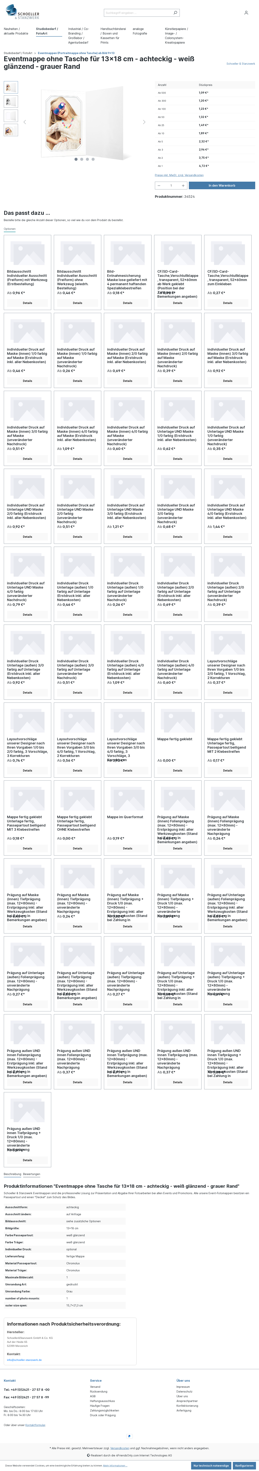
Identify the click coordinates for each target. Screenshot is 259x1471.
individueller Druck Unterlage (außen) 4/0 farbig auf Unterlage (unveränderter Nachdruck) (175, 668)
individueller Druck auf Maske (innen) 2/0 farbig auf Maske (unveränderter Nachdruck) (177, 356)
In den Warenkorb (222, 185)
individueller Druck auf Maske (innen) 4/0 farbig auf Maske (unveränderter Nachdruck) (127, 434)
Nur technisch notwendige (211, 1465)
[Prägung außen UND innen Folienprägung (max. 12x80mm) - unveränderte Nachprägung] (77, 1031)
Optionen (10, 228)
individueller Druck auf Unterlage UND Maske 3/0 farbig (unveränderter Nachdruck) (176, 512)
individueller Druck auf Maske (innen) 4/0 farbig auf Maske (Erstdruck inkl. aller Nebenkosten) (77, 433)
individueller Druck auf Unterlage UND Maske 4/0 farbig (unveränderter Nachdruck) (26, 590)
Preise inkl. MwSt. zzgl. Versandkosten (179, 175)
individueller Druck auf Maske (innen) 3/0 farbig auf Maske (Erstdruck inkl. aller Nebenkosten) (227, 355)
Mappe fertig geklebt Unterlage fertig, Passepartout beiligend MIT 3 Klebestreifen (26, 823)
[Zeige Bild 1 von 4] (76, 159)
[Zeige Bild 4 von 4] (93, 159)
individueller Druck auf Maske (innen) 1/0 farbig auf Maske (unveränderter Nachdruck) (77, 356)
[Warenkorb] (253, 11)
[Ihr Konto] (246, 12)
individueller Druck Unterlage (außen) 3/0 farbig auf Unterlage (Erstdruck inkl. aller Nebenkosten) (25, 668)
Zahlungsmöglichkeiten (104, 1410)
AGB (93, 1396)
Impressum (183, 1386)
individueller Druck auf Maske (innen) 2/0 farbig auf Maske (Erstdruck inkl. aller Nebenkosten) (127, 355)
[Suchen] (175, 13)
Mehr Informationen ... (115, 1465)
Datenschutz (184, 1391)
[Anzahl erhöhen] (183, 185)
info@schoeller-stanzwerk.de (24, 1359)
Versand (95, 1386)
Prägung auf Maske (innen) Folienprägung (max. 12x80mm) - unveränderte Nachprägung (225, 824)
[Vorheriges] (24, 122)
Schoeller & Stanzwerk (241, 63)
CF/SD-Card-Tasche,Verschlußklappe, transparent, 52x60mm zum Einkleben (227, 277)
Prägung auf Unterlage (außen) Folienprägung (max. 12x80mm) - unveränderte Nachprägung (26, 980)
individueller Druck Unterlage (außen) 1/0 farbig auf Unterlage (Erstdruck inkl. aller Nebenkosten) (75, 590)
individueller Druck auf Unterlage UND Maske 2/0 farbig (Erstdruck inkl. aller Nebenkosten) (26, 511)
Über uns (182, 1396)
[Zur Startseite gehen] (23, 11)
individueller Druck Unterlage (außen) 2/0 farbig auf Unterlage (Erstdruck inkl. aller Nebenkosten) (175, 590)
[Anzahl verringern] (159, 185)
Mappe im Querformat (125, 817)
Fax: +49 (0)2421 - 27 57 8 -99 (26, 1397)
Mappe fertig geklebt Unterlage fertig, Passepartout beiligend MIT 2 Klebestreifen (226, 745)
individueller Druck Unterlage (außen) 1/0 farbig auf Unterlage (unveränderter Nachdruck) (125, 590)
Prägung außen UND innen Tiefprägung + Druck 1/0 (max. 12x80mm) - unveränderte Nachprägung (24, 1136)
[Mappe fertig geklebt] (177, 720)
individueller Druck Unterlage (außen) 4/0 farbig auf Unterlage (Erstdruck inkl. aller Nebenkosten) (125, 668)
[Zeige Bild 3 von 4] (87, 159)
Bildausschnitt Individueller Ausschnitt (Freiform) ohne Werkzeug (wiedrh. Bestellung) (77, 278)
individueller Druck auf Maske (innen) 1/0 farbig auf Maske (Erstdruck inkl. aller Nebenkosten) (27, 355)
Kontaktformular (35, 1425)
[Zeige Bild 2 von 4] (81, 159)
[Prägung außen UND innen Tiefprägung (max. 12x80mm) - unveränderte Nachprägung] (177, 1031)
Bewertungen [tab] (31, 1174)
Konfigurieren (244, 1465)
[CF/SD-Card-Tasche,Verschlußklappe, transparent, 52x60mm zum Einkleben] (227, 252)
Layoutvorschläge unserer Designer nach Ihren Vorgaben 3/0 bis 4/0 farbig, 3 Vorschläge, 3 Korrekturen (126, 746)
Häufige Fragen (100, 1405)
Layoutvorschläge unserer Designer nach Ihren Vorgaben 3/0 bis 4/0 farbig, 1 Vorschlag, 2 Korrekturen (76, 746)
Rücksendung (98, 1391)
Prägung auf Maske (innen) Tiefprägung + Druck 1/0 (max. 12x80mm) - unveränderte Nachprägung (175, 902)
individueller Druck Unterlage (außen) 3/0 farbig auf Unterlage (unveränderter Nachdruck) (75, 668)
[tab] (12, 1174)
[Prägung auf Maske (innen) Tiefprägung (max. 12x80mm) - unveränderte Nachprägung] (77, 876)
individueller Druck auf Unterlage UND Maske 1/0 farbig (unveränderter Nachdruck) (226, 434)
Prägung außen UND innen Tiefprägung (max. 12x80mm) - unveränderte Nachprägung (177, 1058)
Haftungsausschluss (102, 1401)
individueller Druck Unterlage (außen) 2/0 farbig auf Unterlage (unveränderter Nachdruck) (225, 590)
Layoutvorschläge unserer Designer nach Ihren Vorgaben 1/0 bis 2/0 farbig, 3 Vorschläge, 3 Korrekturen (27, 746)
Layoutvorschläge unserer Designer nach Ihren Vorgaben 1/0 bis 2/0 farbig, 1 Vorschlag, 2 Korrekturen (226, 668)
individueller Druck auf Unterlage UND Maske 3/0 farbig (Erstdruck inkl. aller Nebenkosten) (126, 511)
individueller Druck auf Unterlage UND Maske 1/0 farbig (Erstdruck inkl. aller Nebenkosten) (176, 433)
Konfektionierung (187, 1405)
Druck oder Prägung (103, 1415)
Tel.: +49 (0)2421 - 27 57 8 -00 (26, 1390)
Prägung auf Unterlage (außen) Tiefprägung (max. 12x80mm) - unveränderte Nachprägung (125, 980)
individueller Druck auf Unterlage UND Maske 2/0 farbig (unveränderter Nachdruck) (76, 512)
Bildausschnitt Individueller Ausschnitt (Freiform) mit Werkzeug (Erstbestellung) (27, 277)
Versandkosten (119, 1448)
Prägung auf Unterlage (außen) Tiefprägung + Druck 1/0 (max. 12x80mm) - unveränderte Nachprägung (226, 980)
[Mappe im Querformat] (127, 798)
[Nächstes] (144, 122)
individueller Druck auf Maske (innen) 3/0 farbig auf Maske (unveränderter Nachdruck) (27, 434)
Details (27, 303)
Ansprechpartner (187, 1401)
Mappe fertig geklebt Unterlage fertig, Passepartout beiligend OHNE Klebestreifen (76, 823)
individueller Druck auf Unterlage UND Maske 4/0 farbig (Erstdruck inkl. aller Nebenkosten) (226, 511)
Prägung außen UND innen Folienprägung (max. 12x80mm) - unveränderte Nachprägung (74, 1058)
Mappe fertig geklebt (174, 739)
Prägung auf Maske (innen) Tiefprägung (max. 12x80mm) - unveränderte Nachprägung (73, 902)
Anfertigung (184, 1410)
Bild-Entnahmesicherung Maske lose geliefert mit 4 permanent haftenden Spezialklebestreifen (127, 278)
